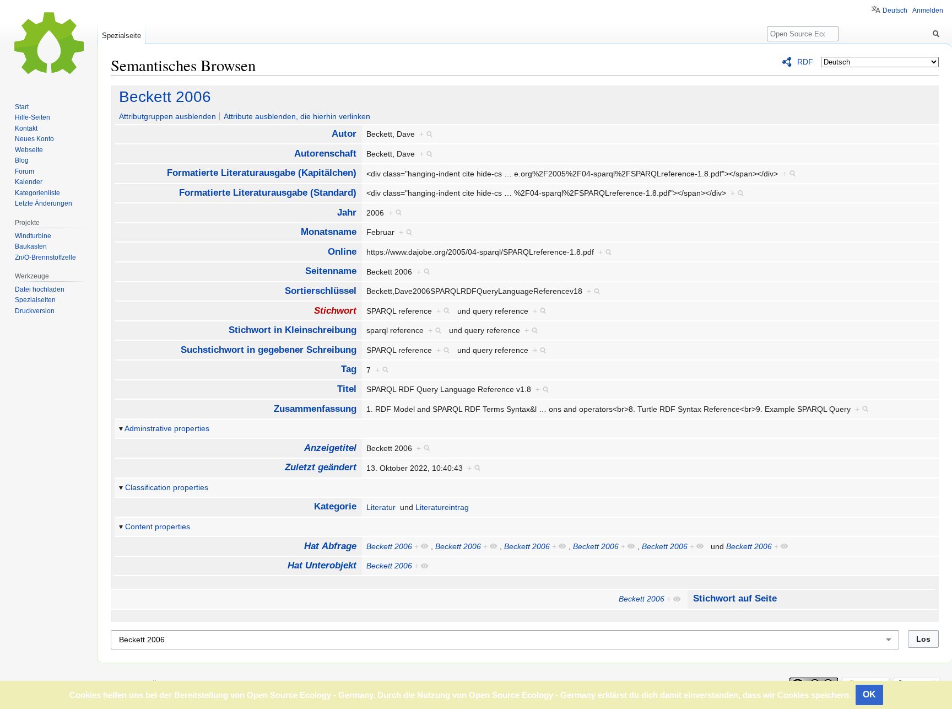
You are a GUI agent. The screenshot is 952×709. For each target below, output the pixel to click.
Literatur (381, 507)
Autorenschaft (325, 153)
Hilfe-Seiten (32, 117)
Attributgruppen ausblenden (167, 116)
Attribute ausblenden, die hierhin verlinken (297, 116)
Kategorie (335, 506)
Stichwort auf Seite (735, 598)
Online (342, 251)
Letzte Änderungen (43, 203)
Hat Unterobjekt (322, 565)
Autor (344, 133)
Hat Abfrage (330, 546)
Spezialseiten (35, 300)
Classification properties (166, 487)
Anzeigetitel (330, 448)
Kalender (28, 182)
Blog (22, 160)
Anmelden (927, 10)
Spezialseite (121, 35)
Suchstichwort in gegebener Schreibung (268, 350)
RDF (805, 61)
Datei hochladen (39, 289)
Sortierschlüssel (320, 291)
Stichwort (335, 310)
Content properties (157, 526)
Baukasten (31, 246)
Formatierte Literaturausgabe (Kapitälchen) (261, 173)
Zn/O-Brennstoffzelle (45, 257)
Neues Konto (34, 139)
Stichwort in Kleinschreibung (292, 330)
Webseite (29, 150)
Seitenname (330, 271)
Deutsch (895, 10)
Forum (24, 171)
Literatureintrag (442, 507)
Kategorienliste (37, 193)
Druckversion (35, 311)
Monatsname (328, 232)
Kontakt (26, 128)
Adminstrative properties (167, 428)
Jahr (346, 212)
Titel (346, 389)
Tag (348, 369)
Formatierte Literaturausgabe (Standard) (267, 192)
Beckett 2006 (165, 96)
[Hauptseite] (48, 44)
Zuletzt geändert (320, 467)
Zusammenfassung (315, 409)
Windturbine (33, 236)
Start (22, 107)
